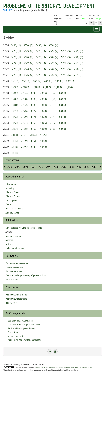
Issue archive (12, 160)
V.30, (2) (28, 45)
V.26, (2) (28, 69)
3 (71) (33, 116)
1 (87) (14, 98)
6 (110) (70, 81)
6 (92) (62, 98)
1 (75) (14, 110)
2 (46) (24, 146)
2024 (25, 166)
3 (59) (33, 128)
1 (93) (14, 92)
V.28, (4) (53, 57)
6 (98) (62, 92)
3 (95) (33, 92)
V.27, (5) (66, 63)
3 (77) (33, 110)
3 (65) (33, 122)
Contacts (9, 204)
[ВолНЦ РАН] (49, 351)
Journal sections (13, 236)
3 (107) (37, 81)
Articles (8, 244)
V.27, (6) (78, 63)
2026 (10, 166)
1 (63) (14, 122)
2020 (56, 166)
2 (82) (24, 104)
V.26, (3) (41, 69)
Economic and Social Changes (20, 320)
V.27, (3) (41, 63)
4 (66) (43, 122)
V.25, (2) (28, 74)
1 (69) (14, 116)
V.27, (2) (28, 63)
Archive (8, 232)
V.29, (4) (53, 51)
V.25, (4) (53, 74)
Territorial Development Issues (21, 328)
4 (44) (14, 152)
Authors (9, 240)
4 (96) (43, 92)
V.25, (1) (16, 74)
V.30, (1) (16, 45)
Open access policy (14, 208)
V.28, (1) (16, 57)
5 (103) (58, 87)
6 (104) (69, 87)
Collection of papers (14, 248)
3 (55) (33, 134)
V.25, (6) (78, 74)
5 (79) (53, 110)
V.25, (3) (41, 74)
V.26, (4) (53, 69)
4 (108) (48, 81)
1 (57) (14, 128)
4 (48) (43, 146)
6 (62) (62, 128)
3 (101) (36, 87)
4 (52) (43, 140)
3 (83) (33, 104)
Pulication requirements (16, 263)
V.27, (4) (53, 63)
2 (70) (24, 116)
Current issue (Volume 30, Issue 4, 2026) (23, 227)
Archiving (9, 188)
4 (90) (43, 98)
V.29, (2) (28, 51)
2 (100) (25, 87)
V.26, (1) (16, 69)
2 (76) (24, 110)
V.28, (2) (28, 57)
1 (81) (14, 104)
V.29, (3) (41, 51)
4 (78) (43, 110)
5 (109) (59, 81)
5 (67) (53, 122)
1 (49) (14, 140)
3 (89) (33, 98)
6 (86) (62, 104)
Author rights (11, 279)
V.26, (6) (78, 69)
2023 (33, 166)
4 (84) (43, 104)
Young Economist (15, 336)
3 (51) (33, 140)
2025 (17, 166)
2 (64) (24, 122)
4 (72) (43, 116)
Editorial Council (13, 196)
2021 (48, 166)
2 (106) (26, 81)
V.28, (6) (78, 57)
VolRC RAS (8, 10)
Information (10, 184)
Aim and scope (12, 212)
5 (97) (53, 92)
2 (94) (24, 92)
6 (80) (62, 110)
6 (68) (62, 122)
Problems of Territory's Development (49, 6)
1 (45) (14, 146)
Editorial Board (12, 192)
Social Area (13, 332)
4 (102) (47, 87)
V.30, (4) (53, 45)
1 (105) (15, 81)
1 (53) (14, 134)
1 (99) (14, 87)
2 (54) (24, 134)
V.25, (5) (66, 74)
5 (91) (53, 98)
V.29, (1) (16, 51)
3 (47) (33, 146)
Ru (96, 23)
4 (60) (43, 128)
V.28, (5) (66, 57)
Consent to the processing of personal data (25, 275)
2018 (71, 166)
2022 (41, 166)
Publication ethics (13, 271)
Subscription (11, 200)
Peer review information (16, 294)
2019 (64, 166)
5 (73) (53, 116)
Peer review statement (16, 298)
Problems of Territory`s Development (24, 324)
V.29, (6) (78, 51)
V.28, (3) (41, 57)
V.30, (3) (41, 45)
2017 (79, 166)
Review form (11, 302)
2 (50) (24, 140)
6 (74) (62, 116)
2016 (86, 166)
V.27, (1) (16, 63)
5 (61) (53, 128)
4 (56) (43, 134)
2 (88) (24, 98)
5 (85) (53, 104)
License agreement (14, 267)
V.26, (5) (66, 69)
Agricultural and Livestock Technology (24, 340)
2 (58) (24, 128)
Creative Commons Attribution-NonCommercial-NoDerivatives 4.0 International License (63, 367)
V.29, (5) (66, 51)
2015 (94, 166)
